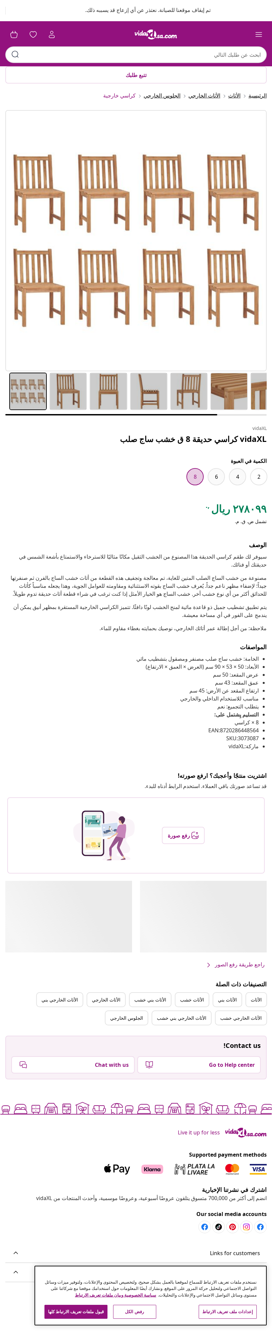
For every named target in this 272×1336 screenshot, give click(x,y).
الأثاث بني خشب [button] (150, 1000)
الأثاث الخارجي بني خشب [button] (181, 1018)
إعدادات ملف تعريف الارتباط (227, 1311)
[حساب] (51, 34)
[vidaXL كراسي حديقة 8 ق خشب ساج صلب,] (136, 241)
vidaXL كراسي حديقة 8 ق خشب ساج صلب (193, 438)
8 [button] (195, 476)
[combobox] (136, 54)
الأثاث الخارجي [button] (106, 1000)
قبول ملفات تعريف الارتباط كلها (76, 1311)
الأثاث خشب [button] (192, 1000)
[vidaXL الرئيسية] (156, 34)
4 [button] (237, 476)
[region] (150, 1295)
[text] (236, 510)
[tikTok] (218, 1227)
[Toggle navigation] (259, 34)
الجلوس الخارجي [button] (126, 1018)
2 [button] (258, 476)
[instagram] (246, 1227)
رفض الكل (134, 1311)
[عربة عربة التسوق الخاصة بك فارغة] (14, 34)
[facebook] (260, 1227)
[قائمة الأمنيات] (33, 34)
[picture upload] (104, 835)
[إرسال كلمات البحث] (15, 54)
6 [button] (216, 476)
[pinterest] (232, 1227)
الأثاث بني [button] (227, 1000)
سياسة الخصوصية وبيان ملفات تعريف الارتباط (115, 1295)
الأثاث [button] (256, 1000)
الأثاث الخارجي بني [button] (59, 1000)
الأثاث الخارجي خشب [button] (241, 1018)
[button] (141, 10)
